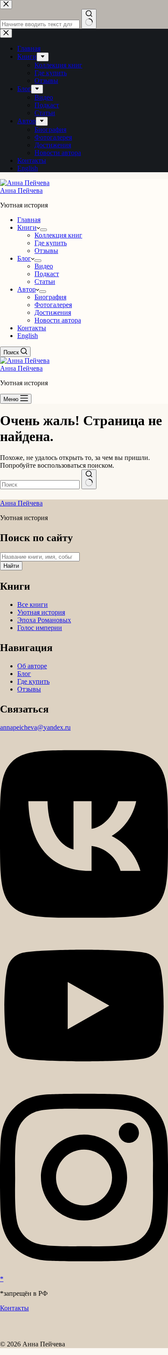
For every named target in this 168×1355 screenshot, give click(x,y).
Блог (24, 258)
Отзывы (46, 250)
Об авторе (32, 666)
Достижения (52, 312)
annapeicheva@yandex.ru (35, 727)
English (27, 335)
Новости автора (57, 320)
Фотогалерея (53, 304)
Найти (11, 566)
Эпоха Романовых (44, 620)
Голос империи (39, 627)
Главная (28, 219)
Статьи (44, 281)
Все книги (32, 604)
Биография (50, 297)
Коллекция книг (58, 235)
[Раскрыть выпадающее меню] (43, 229)
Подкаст (46, 273)
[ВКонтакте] (84, 927)
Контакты (31, 328)
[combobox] (40, 484)
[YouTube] (84, 1077)
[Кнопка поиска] (88, 479)
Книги (27, 227)
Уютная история (41, 612)
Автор (26, 289)
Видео (43, 266)
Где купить (50, 243)
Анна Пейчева (21, 190)
